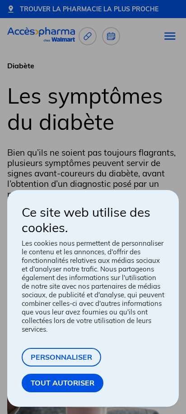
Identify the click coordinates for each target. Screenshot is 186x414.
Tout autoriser (62, 382)
